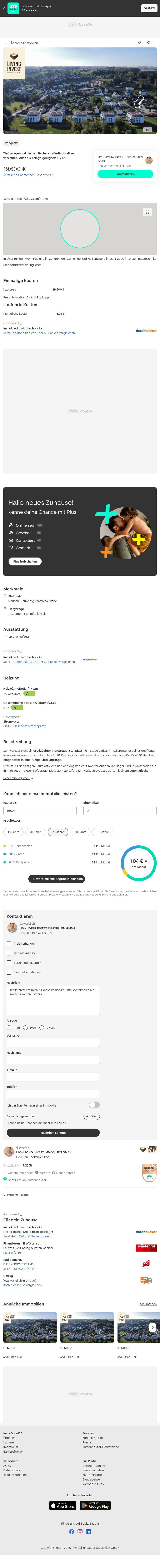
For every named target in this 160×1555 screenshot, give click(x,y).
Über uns (9, 1437)
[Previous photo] (16, 91)
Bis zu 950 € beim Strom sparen (24, 726)
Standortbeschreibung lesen (22, 265)
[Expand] (147, 212)
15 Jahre (13, 832)
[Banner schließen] (4, 8)
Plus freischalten (25, 561)
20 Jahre (36, 832)
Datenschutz (11, 1470)
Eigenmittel (91, 802)
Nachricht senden (53, 1132)
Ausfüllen (91, 1116)
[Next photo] (144, 91)
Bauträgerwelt (91, 1479)
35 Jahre (103, 832)
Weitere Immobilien (21, 1173)
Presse (86, 1442)
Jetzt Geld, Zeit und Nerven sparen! (27, 1236)
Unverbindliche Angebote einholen (58, 879)
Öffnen (149, 8)
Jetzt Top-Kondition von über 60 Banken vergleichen (39, 333)
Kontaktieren (125, 174)
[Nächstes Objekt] (152, 1327)
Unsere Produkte (93, 1465)
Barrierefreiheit (13, 1451)
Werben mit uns (93, 1484)
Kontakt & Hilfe (92, 1437)
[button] (80, 90)
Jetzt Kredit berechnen (19, 175)
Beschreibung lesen (16, 778)
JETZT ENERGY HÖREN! (19, 1269)
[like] (140, 42)
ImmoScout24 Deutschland (100, 1447)
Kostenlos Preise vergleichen (22, 1285)
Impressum (10, 1447)
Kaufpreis (10, 802)
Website (44, 1173)
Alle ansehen (148, 1304)
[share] (149, 42)
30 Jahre (80, 832)
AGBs (7, 1465)
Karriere (8, 1442)
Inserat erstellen (93, 1470)
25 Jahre (58, 832)
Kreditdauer (11, 820)
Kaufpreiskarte (92, 1475)
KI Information (17, 1475)
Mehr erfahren (65, 1173)
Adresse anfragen (36, 198)
